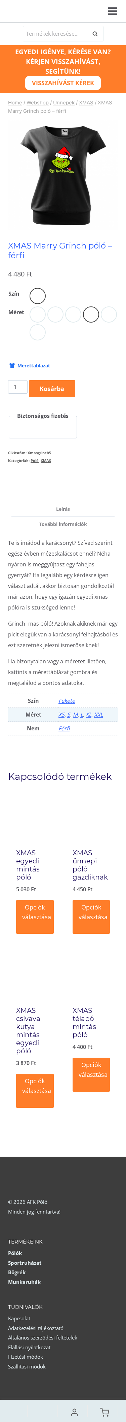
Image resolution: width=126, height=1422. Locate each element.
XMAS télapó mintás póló (84, 1022)
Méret (16, 312)
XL (88, 714)
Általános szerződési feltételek (42, 1337)
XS (61, 714)
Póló (35, 460)
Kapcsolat (19, 1318)
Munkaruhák (24, 1282)
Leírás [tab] (63, 509)
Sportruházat (25, 1262)
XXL (98, 714)
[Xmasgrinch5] (63, 175)
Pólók (15, 1253)
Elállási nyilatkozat (29, 1347)
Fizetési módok (25, 1356)
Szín (13, 293)
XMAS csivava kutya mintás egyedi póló (28, 1030)
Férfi (64, 728)
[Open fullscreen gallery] (111, 223)
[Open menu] (112, 11)
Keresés (97, 34)
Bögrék (17, 1272)
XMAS (46, 460)
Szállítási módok (27, 1366)
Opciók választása (36, 912)
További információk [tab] (63, 524)
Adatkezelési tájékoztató (36, 1328)
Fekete (66, 700)
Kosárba (52, 389)
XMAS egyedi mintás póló (28, 865)
